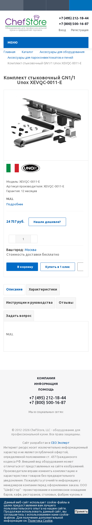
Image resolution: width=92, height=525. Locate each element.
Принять (81, 511)
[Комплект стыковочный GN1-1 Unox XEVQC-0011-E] (46, 126)
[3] (17, 176)
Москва (30, 250)
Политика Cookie (40, 520)
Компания (46, 378)
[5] (26, 176)
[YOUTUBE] (46, 419)
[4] (22, 176)
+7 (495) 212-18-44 (73, 18)
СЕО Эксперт (60, 442)
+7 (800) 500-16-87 (73, 23)
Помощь (46, 389)
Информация (46, 383)
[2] (13, 176)
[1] (8, 176)
